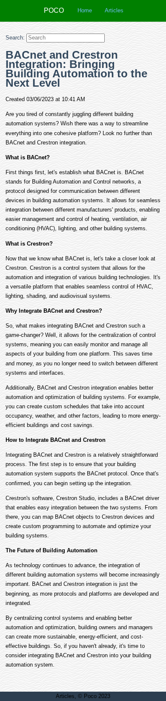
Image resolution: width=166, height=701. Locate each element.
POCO (54, 10)
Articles (114, 10)
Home (84, 10)
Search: (15, 37)
